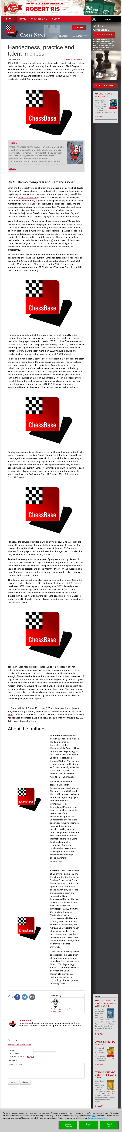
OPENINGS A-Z (39, 19)
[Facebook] (17, 997)
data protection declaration (97, 1118)
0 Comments (79, 59)
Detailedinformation (68, 1125)
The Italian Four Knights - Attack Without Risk (105, 1003)
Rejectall (88, 1125)
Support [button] (57, 19)
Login (108, 19)
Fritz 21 (14, 142)
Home (22, 19)
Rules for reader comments (19, 1044)
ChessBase (25, 1020)
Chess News (33, 35)
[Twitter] (24, 997)
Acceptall (109, 1125)
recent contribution (27, 197)
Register (30, 1056)
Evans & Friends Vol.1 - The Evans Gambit (105, 1075)
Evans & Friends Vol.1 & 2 (105, 1043)
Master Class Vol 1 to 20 (103, 95)
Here (93, 1116)
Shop (9, 19)
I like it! (69, 59)
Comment (12, 1060)
